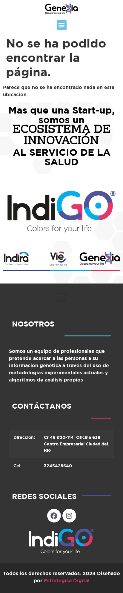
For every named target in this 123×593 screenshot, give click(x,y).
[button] (62, 25)
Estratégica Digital (67, 580)
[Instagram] (69, 515)
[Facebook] (54, 515)
